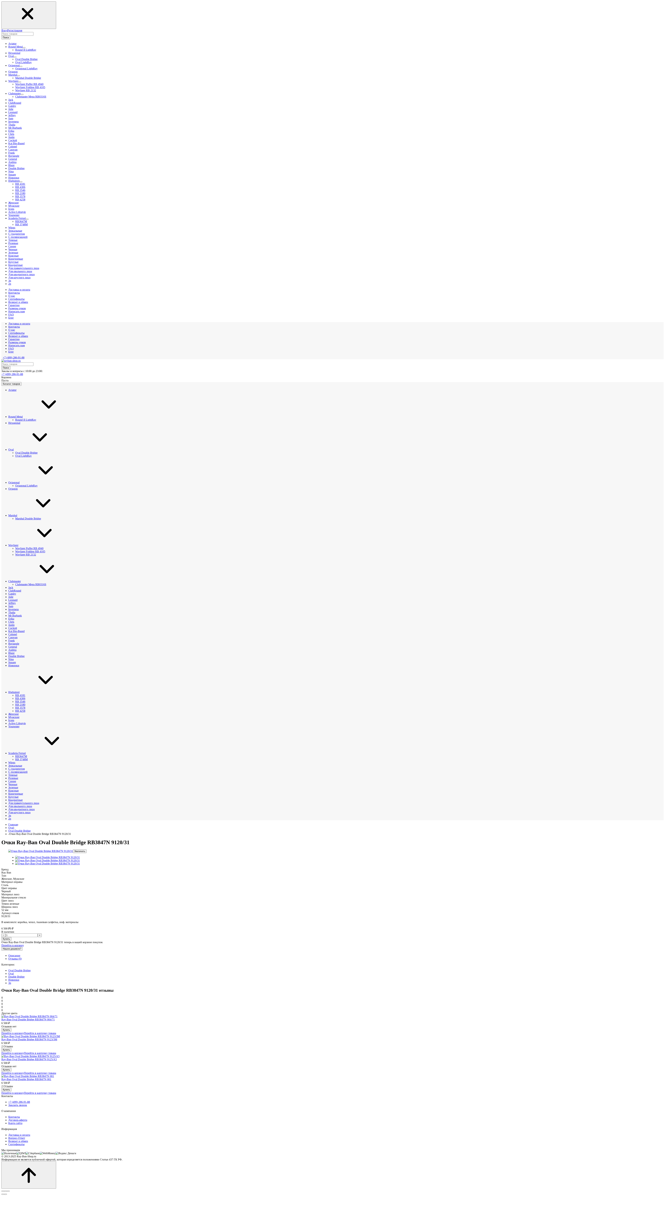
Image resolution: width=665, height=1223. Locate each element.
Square (12, 662)
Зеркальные (15, 765)
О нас (11, 329)
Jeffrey (12, 603)
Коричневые (15, 793)
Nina (11, 659)
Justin (11, 624)
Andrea (12, 649)
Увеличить (79, 851)
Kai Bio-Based (16, 631)
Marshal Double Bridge (28, 77)
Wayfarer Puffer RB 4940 (29, 84)
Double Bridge (16, 656)
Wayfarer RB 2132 (25, 90)
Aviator (12, 389)
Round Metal (15, 416)
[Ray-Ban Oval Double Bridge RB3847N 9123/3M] (30, 1036)
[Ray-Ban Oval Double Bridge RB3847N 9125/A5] (30, 1056)
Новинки (13, 665)
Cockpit (12, 628)
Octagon (13, 488)
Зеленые (13, 787)
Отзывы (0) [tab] (15, 958)
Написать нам (16, 345)
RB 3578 (20, 196)
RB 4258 (20, 199)
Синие (12, 781)
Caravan (12, 637)
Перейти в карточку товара (40, 1033)
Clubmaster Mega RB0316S (30, 96)
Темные (12, 775)
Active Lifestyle (17, 723)
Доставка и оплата (19, 323)
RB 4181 (20, 183)
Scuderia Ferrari (17, 753)
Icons (11, 720)
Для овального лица (20, 806)
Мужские (13, 717)
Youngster (13, 726)
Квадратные (15, 799)
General (12, 646)
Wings (11, 762)
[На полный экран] (5, 1191)
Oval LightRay (23, 62)
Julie (10, 596)
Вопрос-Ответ (16, 1138)
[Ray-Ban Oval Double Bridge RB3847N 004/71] (29, 1016)
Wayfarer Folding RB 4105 (30, 87)
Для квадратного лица (21, 809)
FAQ (11, 348)
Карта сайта (15, 1123)
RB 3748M (21, 224)
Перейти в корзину (12, 945)
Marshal (12, 515)
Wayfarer (13, 545)
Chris (11, 621)
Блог (11, 351)
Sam (10, 606)
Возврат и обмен (18, 336)
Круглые (13, 796)
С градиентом (16, 768)
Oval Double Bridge (26, 59)
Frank (11, 640)
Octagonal (14, 482)
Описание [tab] (14, 955)
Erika (11, 618)
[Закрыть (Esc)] (2, 1191)
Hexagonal (14, 422)
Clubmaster (14, 581)
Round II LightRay (25, 49)
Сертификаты (16, 332)
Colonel (12, 634)
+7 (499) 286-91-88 (13, 357)
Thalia (11, 612)
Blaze (11, 653)
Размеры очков (17, 342)
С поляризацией (18, 771)
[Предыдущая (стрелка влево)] (2, 1194)
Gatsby (12, 593)
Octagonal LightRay (26, 68)
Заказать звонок (17, 1105)
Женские (13, 714)
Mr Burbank (15, 615)
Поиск (6, 37)
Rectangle (13, 643)
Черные (12, 784)
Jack (10, 587)
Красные (13, 790)
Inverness (13, 609)
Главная (13, 824)
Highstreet (14, 692)
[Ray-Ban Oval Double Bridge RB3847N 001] (27, 1076)
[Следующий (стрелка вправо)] (5, 1194)
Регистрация (14, 30)
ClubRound (14, 590)
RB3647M (21, 221)
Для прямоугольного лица (23, 803)
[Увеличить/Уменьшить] (8, 1191)
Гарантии (14, 339)
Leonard (12, 600)
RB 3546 (20, 190)
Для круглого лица (19, 812)
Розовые (13, 778)
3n (9, 815)
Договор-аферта (17, 1120)
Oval (11, 449)
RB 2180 (20, 193)
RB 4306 (20, 187)
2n (9, 818)
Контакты (14, 326)
